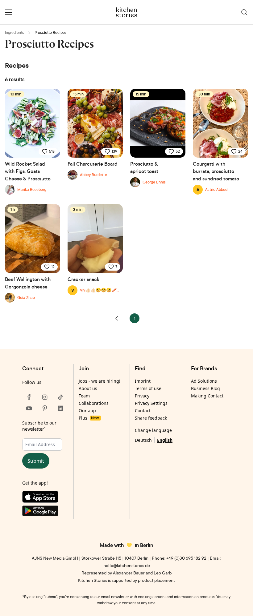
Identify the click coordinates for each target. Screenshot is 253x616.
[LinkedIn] (60, 408)
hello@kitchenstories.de (126, 565)
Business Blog (205, 388)
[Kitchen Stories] (126, 12)
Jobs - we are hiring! (99, 381)
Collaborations (94, 403)
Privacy (142, 396)
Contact (143, 410)
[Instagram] (44, 397)
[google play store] (44, 512)
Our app (87, 410)
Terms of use (148, 388)
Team (84, 396)
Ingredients (14, 32)
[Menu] (8, 12)
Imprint (143, 381)
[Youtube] (29, 408)
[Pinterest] (44, 408)
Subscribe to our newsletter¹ (39, 426)
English (164, 440)
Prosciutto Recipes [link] (51, 32)
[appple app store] (44, 498)
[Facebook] (29, 397)
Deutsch (143, 440)
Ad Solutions (204, 381)
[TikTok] (60, 397)
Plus (89, 418)
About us (88, 388)
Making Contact (207, 396)
